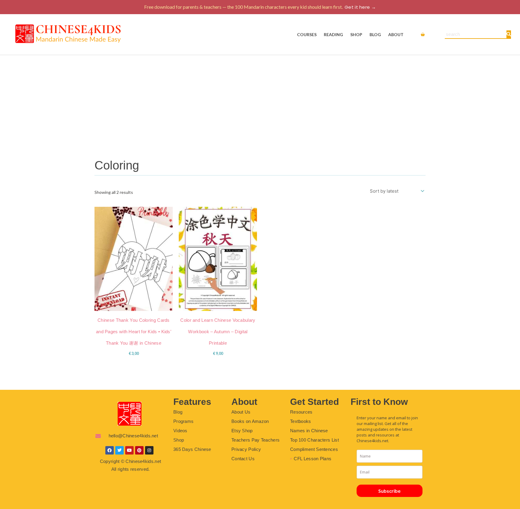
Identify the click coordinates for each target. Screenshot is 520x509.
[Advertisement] (260, 100)
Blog (375, 34)
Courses (307, 34)
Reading (333, 34)
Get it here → (360, 7)
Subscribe (389, 491)
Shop (356, 34)
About (396, 34)
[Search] (508, 34)
